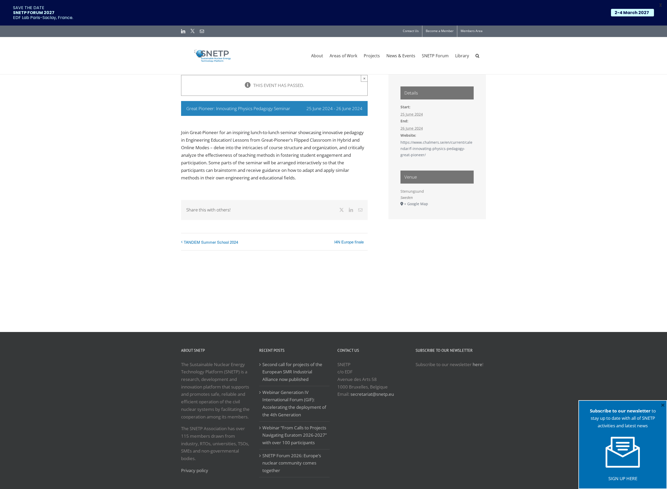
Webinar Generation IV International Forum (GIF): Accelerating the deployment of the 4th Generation (294, 403)
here (477, 364)
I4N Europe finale (349, 241)
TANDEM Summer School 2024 (211, 242)
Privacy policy (194, 470)
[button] (477, 55)
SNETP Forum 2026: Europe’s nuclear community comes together (291, 463)
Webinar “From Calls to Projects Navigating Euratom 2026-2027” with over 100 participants (294, 435)
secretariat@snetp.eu (372, 394)
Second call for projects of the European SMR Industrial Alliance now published (292, 371)
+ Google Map (416, 203)
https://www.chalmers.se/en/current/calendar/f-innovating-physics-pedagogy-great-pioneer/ (436, 148)
